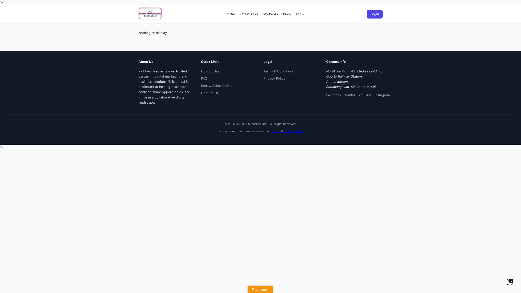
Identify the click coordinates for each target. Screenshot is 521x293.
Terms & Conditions (279, 71)
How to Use (210, 71)
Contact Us (210, 93)
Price (287, 14)
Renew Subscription (216, 86)
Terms (276, 131)
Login (374, 14)
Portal (230, 14)
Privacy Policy (274, 78)
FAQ (204, 78)
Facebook (333, 95)
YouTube (365, 95)
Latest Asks (249, 14)
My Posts (270, 14)
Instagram (382, 95)
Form (300, 14)
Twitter (350, 95)
